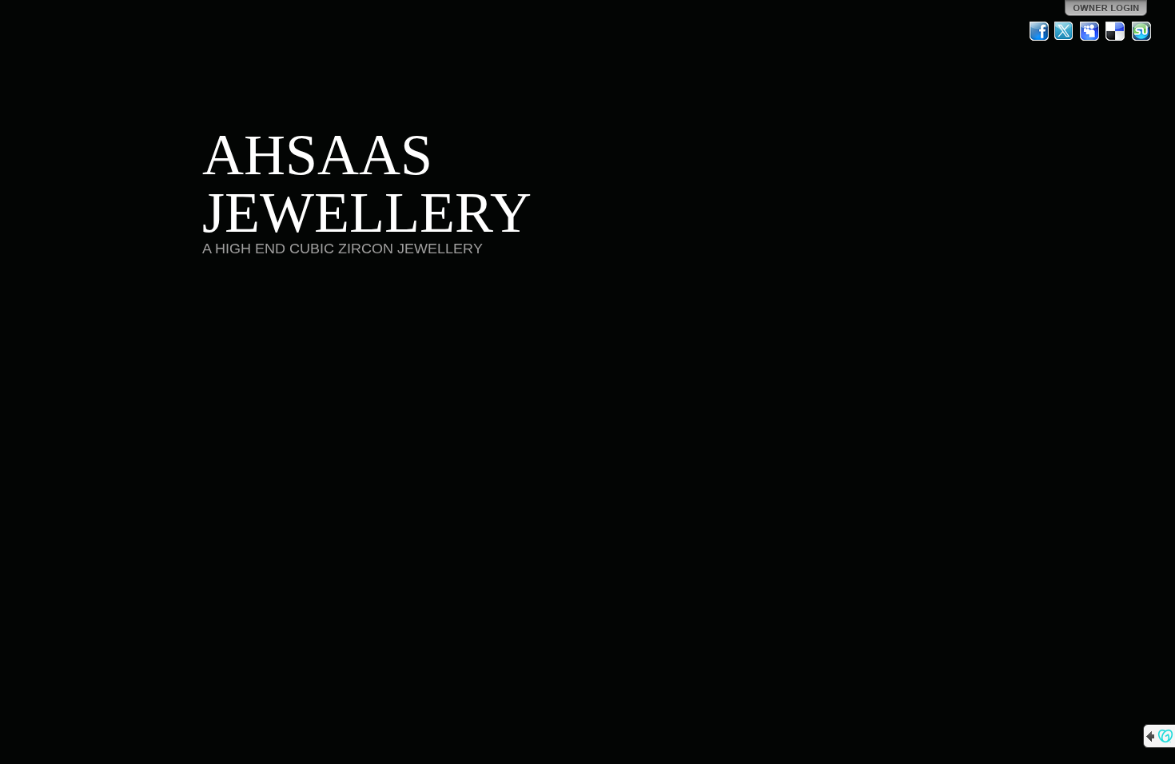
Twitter (1065, 31)
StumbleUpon (1141, 31)
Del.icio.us (1116, 31)
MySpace (1090, 31)
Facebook (1039, 31)
